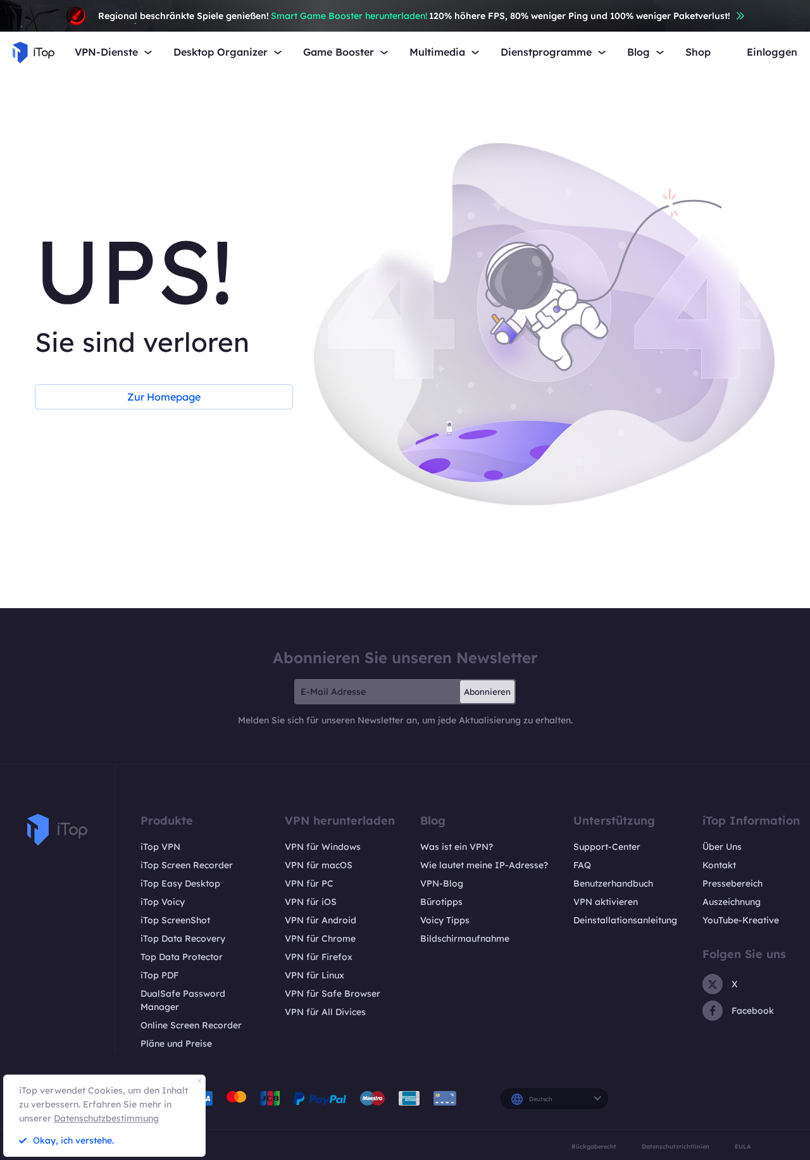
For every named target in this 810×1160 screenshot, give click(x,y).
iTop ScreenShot (175, 920)
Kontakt (719, 865)
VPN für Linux (314, 975)
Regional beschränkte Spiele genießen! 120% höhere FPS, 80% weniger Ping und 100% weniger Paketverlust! (414, 16)
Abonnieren (487, 692)
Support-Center (606, 846)
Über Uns (722, 846)
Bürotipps (441, 901)
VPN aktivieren (605, 901)
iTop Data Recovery (182, 938)
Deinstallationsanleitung (625, 920)
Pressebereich (732, 883)
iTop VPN (160, 846)
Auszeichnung (731, 901)
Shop (698, 52)
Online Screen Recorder (191, 1025)
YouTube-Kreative (740, 920)
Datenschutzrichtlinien (675, 1146)
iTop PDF (159, 975)
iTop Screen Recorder (186, 865)
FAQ (582, 865)
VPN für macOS (318, 865)
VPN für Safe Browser (332, 993)
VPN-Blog (441, 883)
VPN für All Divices (325, 1012)
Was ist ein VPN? (456, 846)
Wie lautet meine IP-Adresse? (484, 865)
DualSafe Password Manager (182, 1000)
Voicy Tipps (445, 920)
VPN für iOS (311, 901)
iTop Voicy (162, 901)
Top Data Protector (181, 957)
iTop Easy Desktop (180, 883)
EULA (743, 1146)
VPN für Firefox (318, 957)
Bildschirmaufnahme (464, 938)
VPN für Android (320, 920)
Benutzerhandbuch (613, 883)
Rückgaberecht (593, 1146)
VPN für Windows (323, 846)
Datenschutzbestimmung (106, 1118)
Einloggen (772, 52)
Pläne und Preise (176, 1043)
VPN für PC (309, 883)
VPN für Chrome (320, 938)
